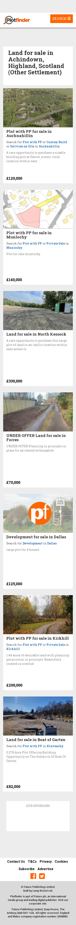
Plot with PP (32, 142)
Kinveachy (55, 746)
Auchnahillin (49, 146)
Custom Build (56, 142)
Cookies (61, 862)
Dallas (52, 543)
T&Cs (32, 862)
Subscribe (27, 869)
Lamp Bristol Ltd (42, 890)
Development (32, 543)
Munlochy (14, 248)
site (44, 903)
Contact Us (16, 862)
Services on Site (22, 146)
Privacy (46, 862)
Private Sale (55, 243)
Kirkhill (13, 649)
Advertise (45, 869)
